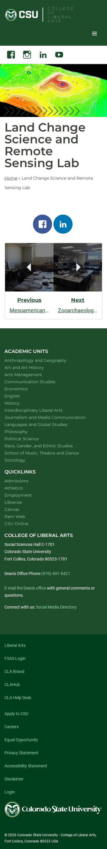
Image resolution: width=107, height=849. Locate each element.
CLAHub (12, 684)
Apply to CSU (16, 713)
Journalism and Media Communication (51, 417)
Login (9, 792)
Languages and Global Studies (43, 424)
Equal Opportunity (21, 739)
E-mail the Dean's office (25, 588)
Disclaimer (13, 779)
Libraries (13, 502)
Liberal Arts (15, 645)
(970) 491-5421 (55, 573)
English (20, 396)
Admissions (16, 481)
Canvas (11, 509)
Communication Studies (37, 381)
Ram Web (14, 516)
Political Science (29, 438)
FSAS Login (15, 658)
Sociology (22, 460)
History (19, 403)
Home (10, 178)
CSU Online (16, 523)
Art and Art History (32, 367)
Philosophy (23, 431)
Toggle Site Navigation (94, 33)
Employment (18, 495)
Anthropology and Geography (43, 360)
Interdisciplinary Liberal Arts (41, 410)
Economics (23, 389)
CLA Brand (14, 671)
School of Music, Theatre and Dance (49, 453)
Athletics (13, 488)
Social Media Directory (56, 607)
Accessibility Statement (25, 766)
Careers (11, 726)
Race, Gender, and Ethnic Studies (46, 446)
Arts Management (31, 374)
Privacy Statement (21, 752)
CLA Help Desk (17, 697)
